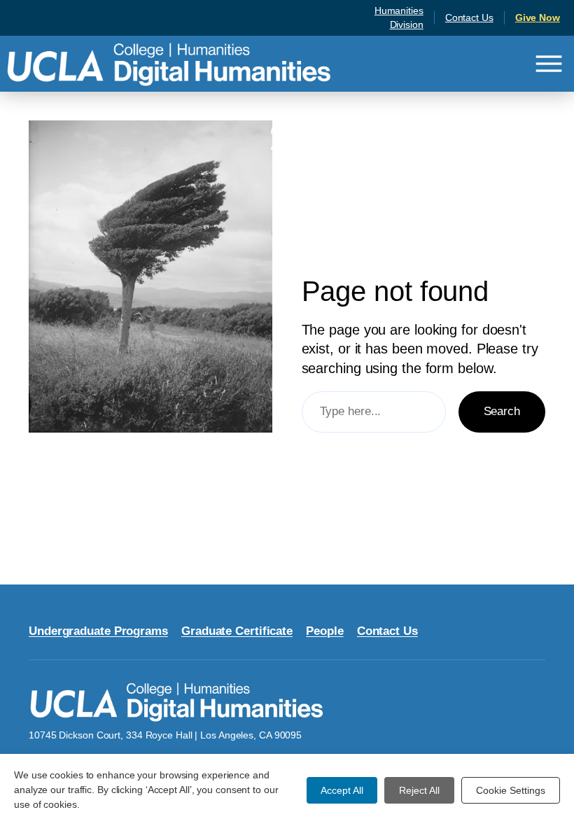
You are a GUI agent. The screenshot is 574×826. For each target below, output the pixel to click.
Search (502, 411)
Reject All (419, 790)
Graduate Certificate (237, 631)
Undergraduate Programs (98, 631)
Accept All (342, 790)
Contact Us (469, 17)
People (324, 631)
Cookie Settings (510, 790)
